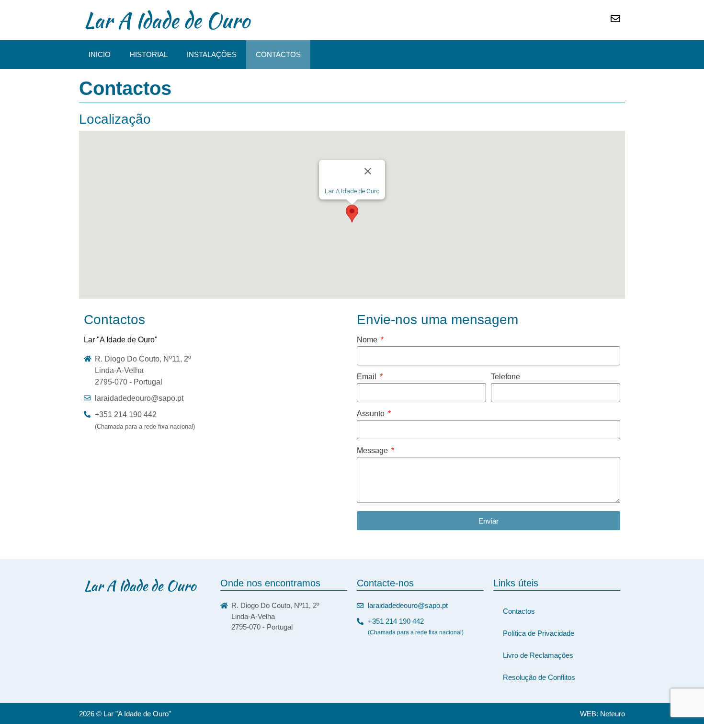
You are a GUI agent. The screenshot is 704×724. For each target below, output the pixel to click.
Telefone (505, 377)
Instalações (212, 54)
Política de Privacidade (538, 633)
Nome (368, 340)
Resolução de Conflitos (539, 677)
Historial (149, 54)
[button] (352, 213)
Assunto (371, 414)
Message (373, 451)
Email (367, 377)
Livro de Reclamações (538, 655)
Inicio (100, 54)
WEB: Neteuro (602, 714)
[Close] (367, 171)
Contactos (278, 54)
